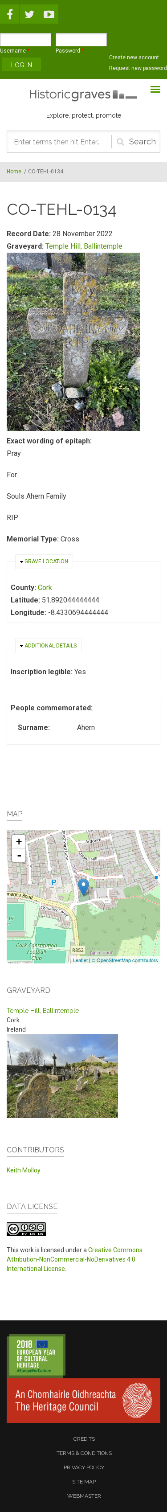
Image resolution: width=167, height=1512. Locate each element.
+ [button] (19, 841)
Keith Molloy (24, 1170)
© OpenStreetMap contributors (125, 959)
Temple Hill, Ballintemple (83, 246)
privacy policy (84, 1467)
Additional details (50, 646)
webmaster (84, 1496)
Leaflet (80, 959)
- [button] (19, 855)
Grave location (46, 561)
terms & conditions (84, 1453)
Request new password (138, 68)
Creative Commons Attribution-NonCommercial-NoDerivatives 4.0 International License (75, 1259)
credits (84, 1439)
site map (84, 1481)
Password (70, 51)
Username (14, 51)
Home (14, 171)
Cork (45, 587)
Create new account (134, 57)
